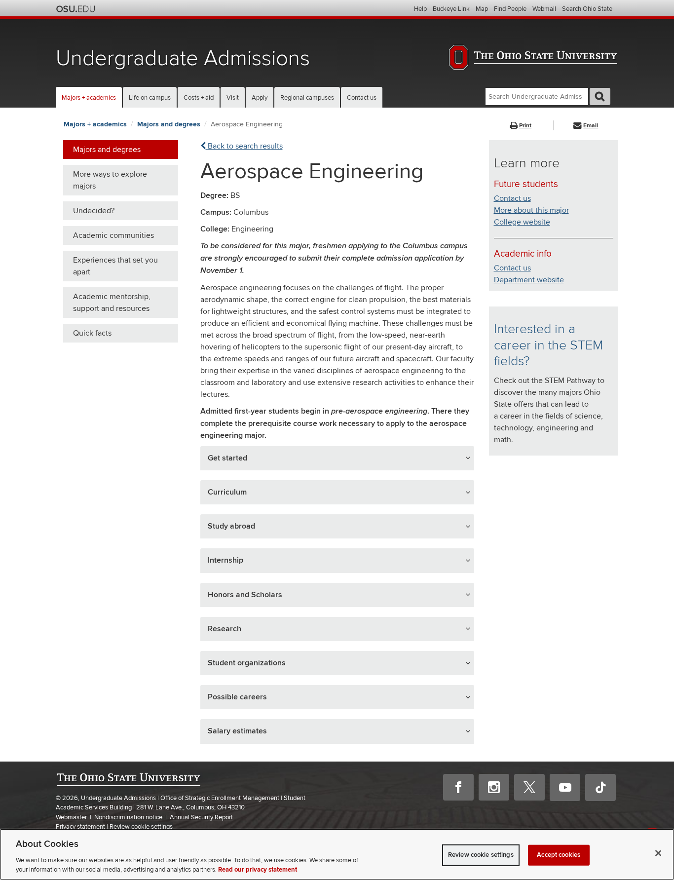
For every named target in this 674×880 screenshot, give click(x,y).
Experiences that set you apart (115, 266)
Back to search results (244, 146)
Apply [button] (259, 98)
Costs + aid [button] (199, 98)
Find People (510, 9)
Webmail (544, 9)
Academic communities (113, 235)
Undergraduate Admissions (183, 58)
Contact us (361, 98)
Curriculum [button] (227, 492)
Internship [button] (225, 560)
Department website (529, 280)
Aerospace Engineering (247, 124)
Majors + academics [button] (89, 98)
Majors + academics (95, 124)
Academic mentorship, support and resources (111, 302)
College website (522, 222)
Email (590, 125)
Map (482, 9)
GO (600, 96)
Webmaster (71, 817)
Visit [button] (232, 98)
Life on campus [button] (150, 98)
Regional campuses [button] (307, 98)
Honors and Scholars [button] (245, 595)
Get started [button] (227, 458)
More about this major (531, 210)
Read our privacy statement (257, 870)
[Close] (658, 853)
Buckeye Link (451, 9)
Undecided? (93, 211)
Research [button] (224, 629)
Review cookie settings (141, 827)
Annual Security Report (201, 817)
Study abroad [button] (231, 526)
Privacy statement (80, 827)
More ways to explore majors (110, 180)
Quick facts (92, 333)
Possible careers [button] (237, 697)
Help (420, 9)
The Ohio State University (75, 9)
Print (525, 125)
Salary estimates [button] (237, 731)
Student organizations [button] (247, 663)
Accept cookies (558, 855)
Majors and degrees (168, 124)
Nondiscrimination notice (128, 817)
